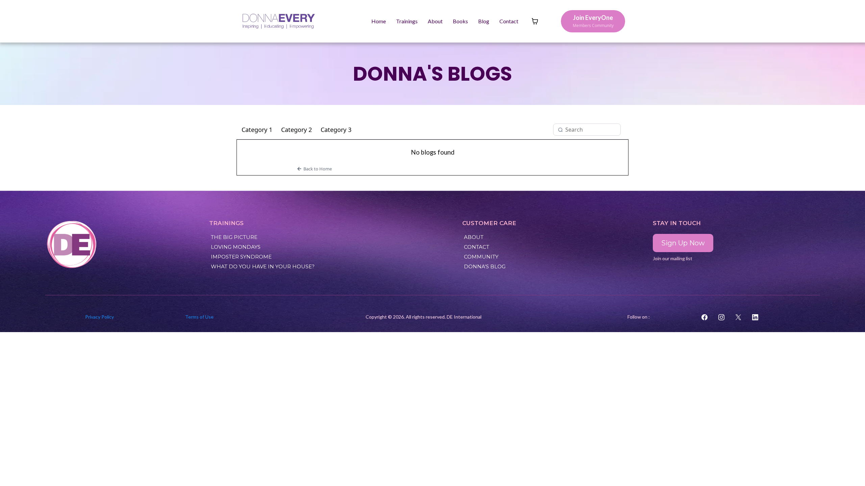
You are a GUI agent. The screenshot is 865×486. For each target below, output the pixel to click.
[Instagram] (721, 317)
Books (460, 21)
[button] (432, 169)
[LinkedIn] (755, 317)
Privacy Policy (99, 317)
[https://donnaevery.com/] (125, 244)
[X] (738, 317)
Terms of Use (199, 317)
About (435, 21)
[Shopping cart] (535, 21)
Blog (483, 21)
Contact (508, 21)
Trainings (407, 21)
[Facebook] (704, 317)
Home (378, 21)
